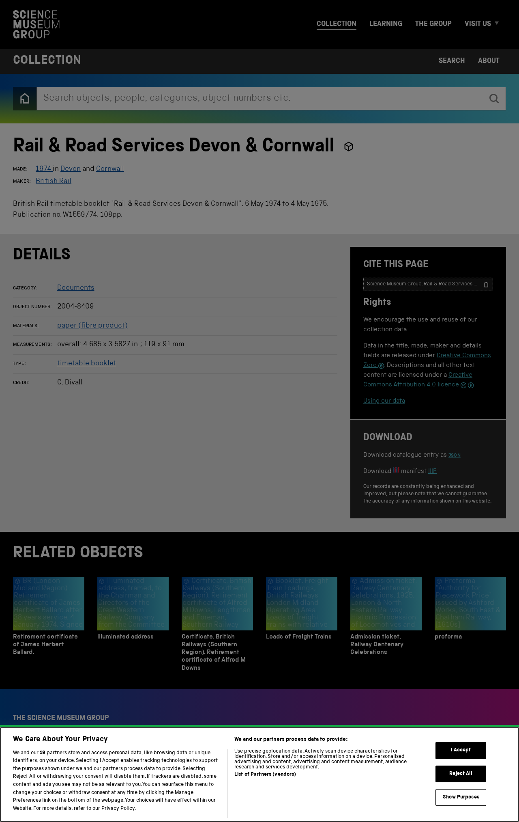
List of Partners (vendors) (265, 774)
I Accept (461, 750)
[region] (259, 774)
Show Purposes (461, 797)
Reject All (460, 774)
